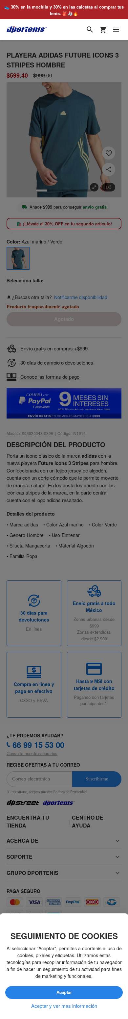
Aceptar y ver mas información (64, 1006)
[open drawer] (116, 30)
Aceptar (64, 993)
